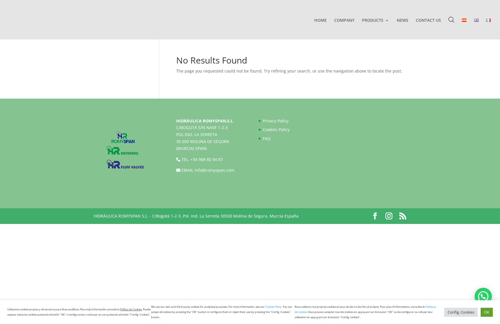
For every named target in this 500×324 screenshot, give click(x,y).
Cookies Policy (276, 129)
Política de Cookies (131, 309)
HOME (320, 20)
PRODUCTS (372, 20)
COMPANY (344, 20)
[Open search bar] (451, 19)
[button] (483, 296)
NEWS (402, 20)
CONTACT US (428, 20)
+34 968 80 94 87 (206, 159)
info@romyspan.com (214, 170)
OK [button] (486, 312)
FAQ (267, 138)
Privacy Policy (275, 121)
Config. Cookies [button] (461, 312)
